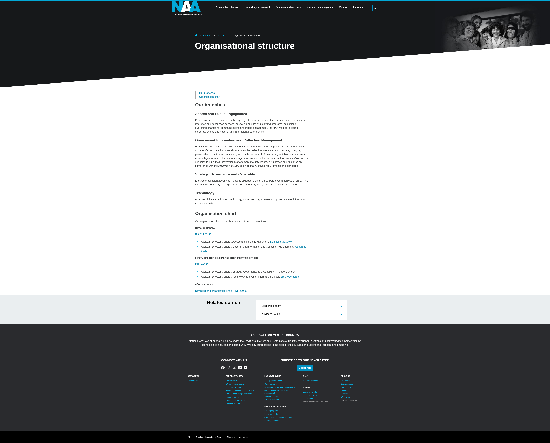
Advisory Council (271, 314)
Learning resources (272, 421)
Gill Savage (201, 264)
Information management (320, 7)
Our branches (207, 93)
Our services (346, 387)
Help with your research (258, 7)
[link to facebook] (223, 367)
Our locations (308, 399)
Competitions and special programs (278, 418)
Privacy (190, 437)
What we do (345, 381)
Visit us (343, 7)
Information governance (273, 396)
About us (358, 7)
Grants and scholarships (235, 400)
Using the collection (233, 387)
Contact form (193, 381)
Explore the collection (227, 7)
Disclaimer (231, 437)
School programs (271, 411)
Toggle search (375, 8)
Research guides (232, 397)
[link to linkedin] (240, 367)
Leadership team (271, 305)
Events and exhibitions (311, 392)
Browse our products (311, 381)
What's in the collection (235, 384)
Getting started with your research (239, 394)
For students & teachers (276, 406)
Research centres (310, 395)
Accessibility (243, 437)
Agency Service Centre (273, 381)
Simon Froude (203, 234)
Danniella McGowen (281, 241)
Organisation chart (209, 96)
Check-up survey (271, 384)
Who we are (223, 35)
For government (272, 376)
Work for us (345, 397)
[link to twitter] (234, 367)
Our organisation (347, 384)
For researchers (234, 376)
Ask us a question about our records (240, 390)
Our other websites (233, 404)
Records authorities (272, 400)
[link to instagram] (228, 367)
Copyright (220, 437)
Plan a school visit (271, 414)
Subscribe (305, 367)
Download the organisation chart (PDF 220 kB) (221, 290)
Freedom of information (205, 437)
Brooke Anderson (290, 276)
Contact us (193, 376)
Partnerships (346, 394)
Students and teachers (288, 7)
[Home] (187, 12)
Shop (305, 376)
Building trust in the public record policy (279, 387)
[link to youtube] (245, 367)
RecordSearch (231, 381)
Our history (345, 390)
